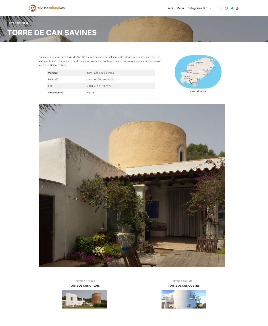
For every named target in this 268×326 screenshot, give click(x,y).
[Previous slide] (42, 185)
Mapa (203, 91)
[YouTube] (237, 8)
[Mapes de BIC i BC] (46, 8)
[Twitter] (232, 8)
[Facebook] (221, 8)
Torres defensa (17, 23)
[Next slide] (222, 185)
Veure (90, 92)
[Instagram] (226, 8)
